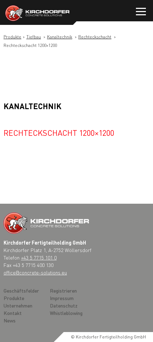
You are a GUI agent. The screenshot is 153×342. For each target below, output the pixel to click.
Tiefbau (33, 36)
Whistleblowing (66, 313)
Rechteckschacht (94, 36)
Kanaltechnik (59, 36)
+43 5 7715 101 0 (39, 257)
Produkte (12, 36)
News (10, 320)
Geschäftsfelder (21, 290)
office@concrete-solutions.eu (35, 272)
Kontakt (13, 313)
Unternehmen (18, 305)
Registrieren (63, 290)
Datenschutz (64, 305)
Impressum (62, 298)
